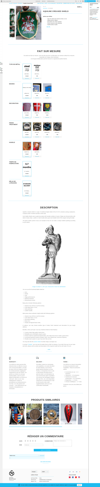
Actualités (38, 1)
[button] (12, 38)
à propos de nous (50, 1)
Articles (33, 479)
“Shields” (30, 344)
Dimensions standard (45, 479)
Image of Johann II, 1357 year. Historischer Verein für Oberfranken (49, 286)
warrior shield (37, 341)
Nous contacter (44, 481)
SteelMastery (6, 1)
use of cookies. (73, 485)
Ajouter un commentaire (46, 450)
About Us (33, 481)
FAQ (40, 478)
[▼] (1, 63)
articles (43, 1)
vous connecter (94, 17)
